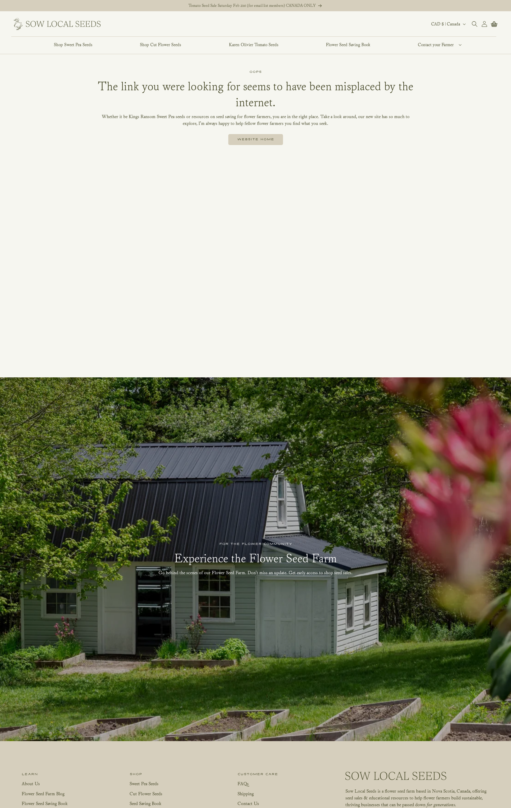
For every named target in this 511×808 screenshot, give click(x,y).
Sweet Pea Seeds (144, 783)
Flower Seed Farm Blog (43, 793)
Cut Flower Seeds (146, 793)
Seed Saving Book (145, 803)
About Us (31, 783)
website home (255, 139)
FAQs (243, 783)
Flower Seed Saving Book (45, 803)
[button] (436, 45)
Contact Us (248, 803)
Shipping (245, 793)
